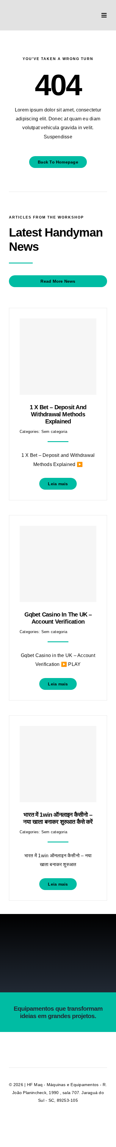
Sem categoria (54, 431)
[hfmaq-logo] (58, 933)
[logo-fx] (32, 8)
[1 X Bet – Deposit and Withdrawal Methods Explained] (58, 356)
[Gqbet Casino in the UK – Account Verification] (58, 564)
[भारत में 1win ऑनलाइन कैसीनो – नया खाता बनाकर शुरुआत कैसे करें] (58, 764)
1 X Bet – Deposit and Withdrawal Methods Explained (58, 414)
